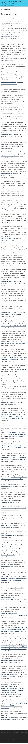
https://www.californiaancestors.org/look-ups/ (13, 469)
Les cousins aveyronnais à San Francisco (14, 732)
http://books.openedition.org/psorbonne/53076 (14, 343)
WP (9, 735)
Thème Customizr (21, 735)
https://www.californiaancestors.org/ (11, 486)
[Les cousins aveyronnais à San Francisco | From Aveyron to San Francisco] (2, 3)
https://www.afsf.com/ (7, 566)
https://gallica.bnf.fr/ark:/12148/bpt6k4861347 (13, 369)
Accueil (2, 9)
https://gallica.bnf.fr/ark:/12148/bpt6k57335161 (13, 402)
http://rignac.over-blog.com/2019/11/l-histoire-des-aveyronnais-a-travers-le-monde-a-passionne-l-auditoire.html (14, 357)
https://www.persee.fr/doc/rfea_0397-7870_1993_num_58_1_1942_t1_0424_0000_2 (14, 175)
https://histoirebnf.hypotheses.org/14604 (12, 156)
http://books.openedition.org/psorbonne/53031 (14, 58)
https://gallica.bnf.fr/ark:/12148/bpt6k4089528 (13, 326)
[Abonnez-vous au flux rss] (14, 740)
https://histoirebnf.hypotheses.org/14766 (12, 146)
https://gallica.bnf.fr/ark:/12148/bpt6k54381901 (13, 209)
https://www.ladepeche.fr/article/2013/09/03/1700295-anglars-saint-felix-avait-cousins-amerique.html (14, 706)
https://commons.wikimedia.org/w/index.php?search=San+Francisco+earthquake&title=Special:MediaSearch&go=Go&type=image (14, 578)
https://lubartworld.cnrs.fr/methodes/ (11, 535)
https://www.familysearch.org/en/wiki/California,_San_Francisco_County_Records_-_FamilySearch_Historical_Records (13, 416)
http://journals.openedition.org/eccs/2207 (15, 220)
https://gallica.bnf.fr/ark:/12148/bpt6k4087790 (13, 387)
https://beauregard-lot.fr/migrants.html (11, 314)
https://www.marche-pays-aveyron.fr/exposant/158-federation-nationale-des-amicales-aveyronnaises (13, 600)
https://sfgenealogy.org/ (7, 518)
